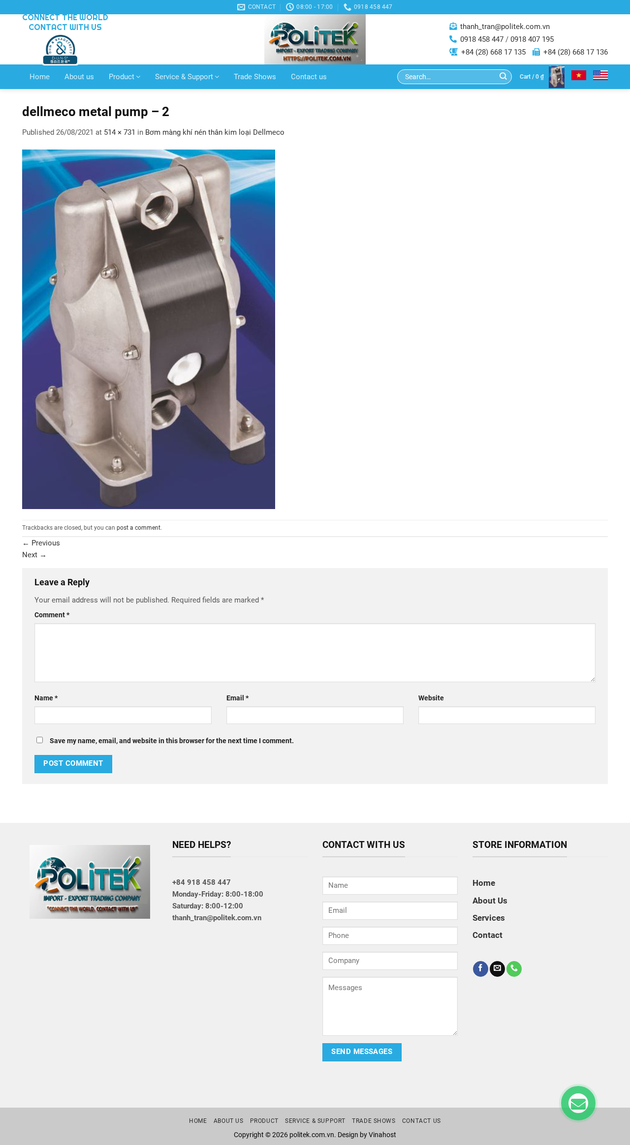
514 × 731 (119, 132)
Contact (487, 935)
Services (488, 918)
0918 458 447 (482, 39)
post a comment (138, 527)
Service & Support (184, 76)
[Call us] (514, 969)
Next (34, 554)
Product (121, 76)
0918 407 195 (532, 39)
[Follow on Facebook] (480, 969)
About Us (489, 900)
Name (46, 698)
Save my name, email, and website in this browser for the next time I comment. (172, 741)
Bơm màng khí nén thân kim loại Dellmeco (214, 132)
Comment (51, 615)
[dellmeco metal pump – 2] (148, 328)
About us (79, 76)
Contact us (309, 76)
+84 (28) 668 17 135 (493, 52)
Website (431, 698)
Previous (41, 543)
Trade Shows (255, 76)
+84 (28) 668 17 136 (575, 52)
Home (40, 76)
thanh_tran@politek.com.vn (505, 26)
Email (237, 698)
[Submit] (503, 77)
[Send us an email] (497, 969)
